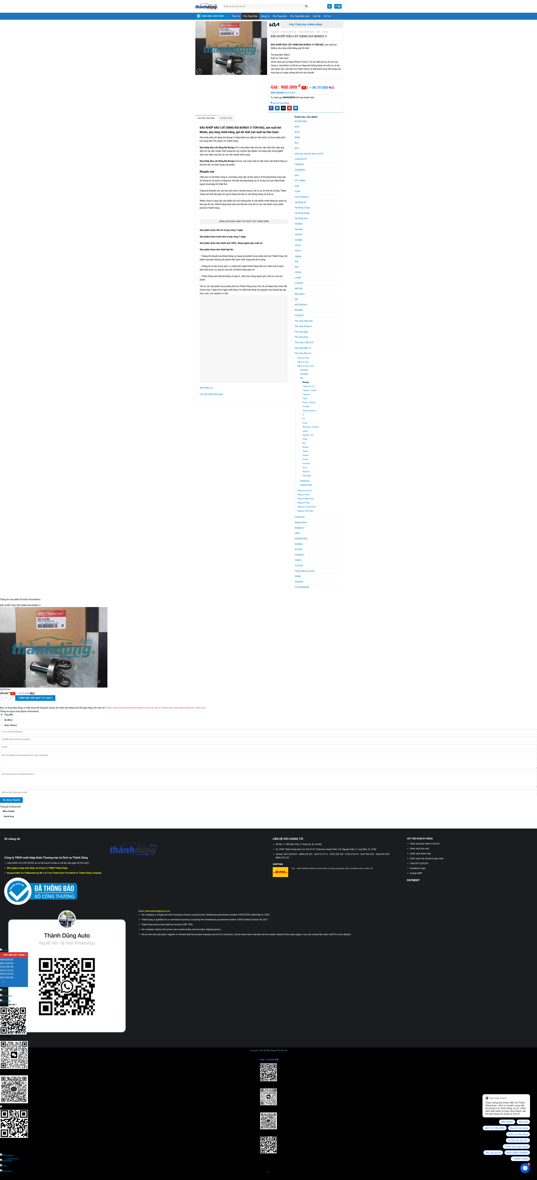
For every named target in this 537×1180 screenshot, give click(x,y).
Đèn (297, 175)
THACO (298, 560)
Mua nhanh (9, 814)
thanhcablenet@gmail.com (157, 911)
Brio (297, 143)
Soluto (306, 455)
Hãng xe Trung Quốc (306, 507)
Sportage (307, 475)
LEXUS (298, 272)
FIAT (297, 186)
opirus (305, 431)
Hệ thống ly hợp (302, 207)
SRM (297, 533)
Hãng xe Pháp (303, 503)
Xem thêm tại (206, 387)
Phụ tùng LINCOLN (304, 342)
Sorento (306, 463)
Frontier (306, 406)
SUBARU (299, 544)
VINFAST (299, 581)
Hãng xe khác (303, 494)
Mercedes (300, 294)
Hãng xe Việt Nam (305, 511)
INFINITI (299, 234)
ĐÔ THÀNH (300, 180)
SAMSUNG (305, 481)
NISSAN (299, 310)
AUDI (297, 132)
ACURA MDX (301, 121)
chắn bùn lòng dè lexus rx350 (309, 153)
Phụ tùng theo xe (289, 32)
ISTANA (298, 240)
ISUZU (298, 245)
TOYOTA (299, 565)
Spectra (306, 471)
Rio (304, 443)
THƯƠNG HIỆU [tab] (226, 118)
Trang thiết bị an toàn (305, 571)
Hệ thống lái (300, 202)
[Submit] (306, 6)
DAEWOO (299, 164)
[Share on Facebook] (271, 108)
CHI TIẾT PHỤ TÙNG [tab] (206, 118)
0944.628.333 (6, 960)
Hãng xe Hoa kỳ (304, 490)
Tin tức (327, 16)
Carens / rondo (309, 390)
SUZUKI (298, 549)
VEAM (298, 576)
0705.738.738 (6, 967)
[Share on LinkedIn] (295, 108)
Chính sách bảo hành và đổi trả (425, 843)
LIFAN (298, 277)
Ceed (305, 398)
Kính (297, 267)
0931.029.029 (6, 963)
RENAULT (299, 528)
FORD (297, 191)
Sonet (305, 459)
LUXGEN (299, 283)
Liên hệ (316, 16)
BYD (297, 148)
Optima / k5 (308, 435)
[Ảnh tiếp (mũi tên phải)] (11, 1175)
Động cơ (265, 16)
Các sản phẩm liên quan (211, 394)
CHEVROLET (301, 159)
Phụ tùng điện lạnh (299, 16)
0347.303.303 (6, 977)
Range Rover (301, 522)
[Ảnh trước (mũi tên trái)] (2, 1175)
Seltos (305, 451)
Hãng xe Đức (303, 362)
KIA (318, 32)
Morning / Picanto (311, 427)
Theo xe (236, 16)
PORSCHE (300, 517)
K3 (304, 419)
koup (305, 423)
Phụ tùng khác (250, 16)
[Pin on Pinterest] (289, 108)
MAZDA (298, 288)
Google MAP (416, 873)
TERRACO (299, 555)
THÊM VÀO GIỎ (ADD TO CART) (35, 698)
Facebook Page (417, 868)
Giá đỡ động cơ (302, 197)
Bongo (325, 32)
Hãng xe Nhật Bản (305, 498)
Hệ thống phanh (302, 213)
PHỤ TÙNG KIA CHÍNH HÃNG (305, 24)
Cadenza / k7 (309, 386)
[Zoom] (199, 71)
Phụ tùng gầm (280, 16)
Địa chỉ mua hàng (281, 103)
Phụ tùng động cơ (303, 326)
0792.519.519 (6, 974)
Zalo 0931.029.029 (419, 863)
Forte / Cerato (309, 402)
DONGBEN (300, 170)
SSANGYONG (306, 485)
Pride (305, 439)
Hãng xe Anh (303, 358)
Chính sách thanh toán (420, 853)
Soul (305, 467)
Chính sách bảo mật (419, 848)
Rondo (306, 447)
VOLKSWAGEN (302, 587)
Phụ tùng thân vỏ (303, 348)
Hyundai (298, 229)
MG (296, 299)
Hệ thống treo (301, 218)
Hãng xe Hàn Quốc (306, 32)
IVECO (298, 250)
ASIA (297, 126)
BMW (297, 137)
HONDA (298, 223)
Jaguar (298, 256)
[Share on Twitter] (277, 108)
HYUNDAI (304, 374)
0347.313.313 (6, 970)
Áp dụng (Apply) (11, 800)
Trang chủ (275, 32)
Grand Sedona (309, 410)
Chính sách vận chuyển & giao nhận (427, 858)
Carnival (306, 394)
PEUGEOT (299, 315)
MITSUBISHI (301, 304)
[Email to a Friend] (283, 108)
